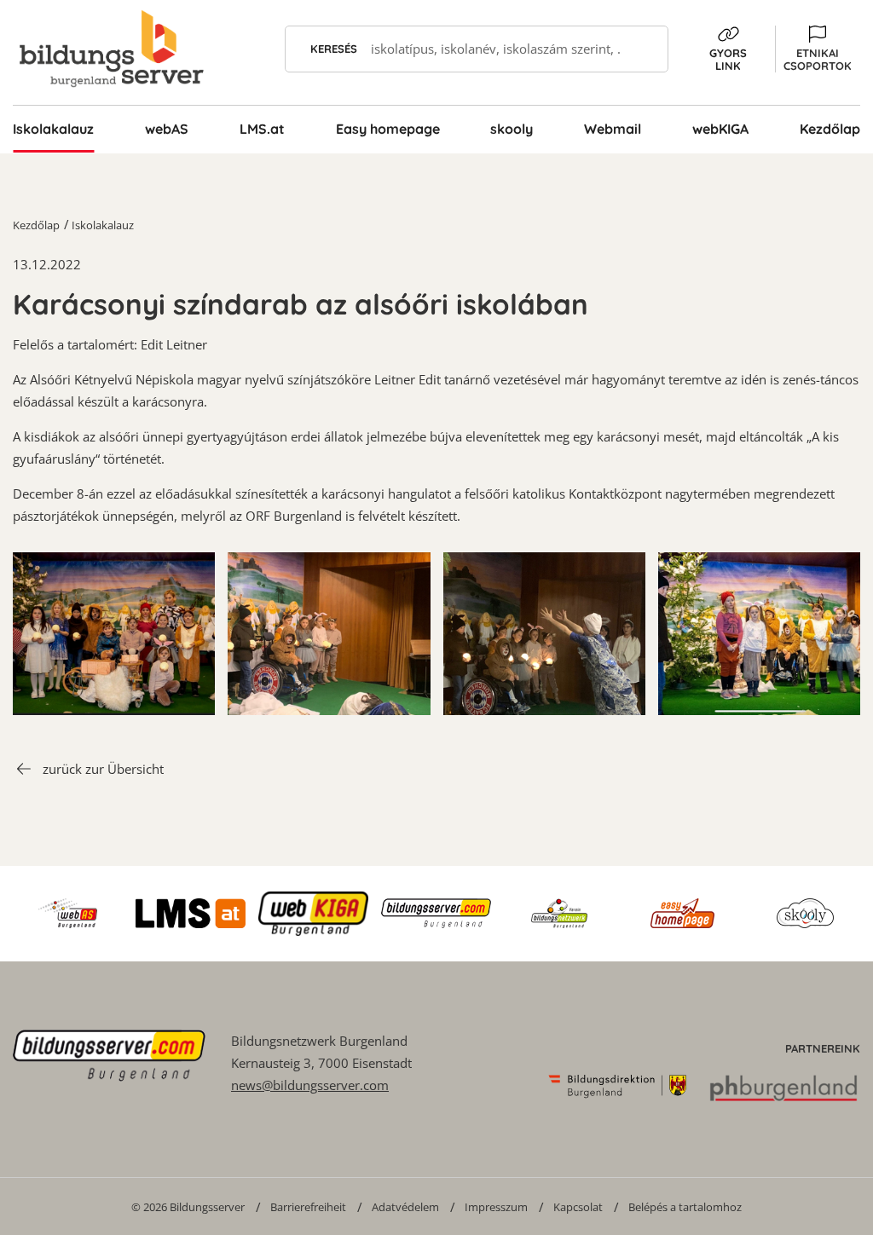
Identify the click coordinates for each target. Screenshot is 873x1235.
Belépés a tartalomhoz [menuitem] (685, 1207)
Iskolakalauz (103, 225)
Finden (645, 49)
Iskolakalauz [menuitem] (53, 128)
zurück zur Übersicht (103, 768)
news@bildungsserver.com (310, 1085)
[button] (817, 49)
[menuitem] (188, 1206)
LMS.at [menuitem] (262, 128)
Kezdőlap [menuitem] (830, 128)
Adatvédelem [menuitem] (405, 1207)
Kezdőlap (36, 225)
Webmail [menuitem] (612, 128)
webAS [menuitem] (166, 128)
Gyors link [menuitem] (728, 59)
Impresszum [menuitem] (496, 1207)
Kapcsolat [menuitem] (578, 1207)
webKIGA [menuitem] (720, 128)
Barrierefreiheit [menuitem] (308, 1207)
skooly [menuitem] (511, 128)
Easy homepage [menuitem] (388, 128)
